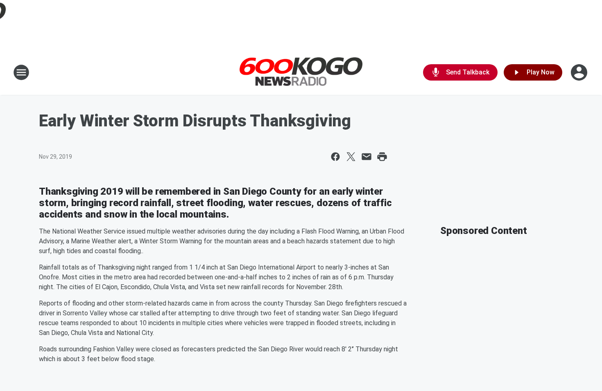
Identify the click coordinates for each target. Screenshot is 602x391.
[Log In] (580, 72)
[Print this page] (382, 156)
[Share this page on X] (351, 156)
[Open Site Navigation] (21, 72)
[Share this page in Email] (366, 156)
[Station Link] (301, 72)
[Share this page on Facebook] (335, 156)
